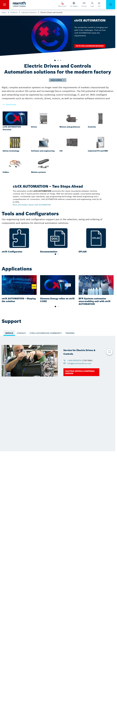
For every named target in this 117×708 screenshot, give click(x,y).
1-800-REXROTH (74, 360)
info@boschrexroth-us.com (79, 363)
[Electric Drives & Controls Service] (81, 372)
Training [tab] (69, 333)
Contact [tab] (21, 333)
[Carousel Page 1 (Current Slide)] (55, 254)
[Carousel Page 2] (58, 254)
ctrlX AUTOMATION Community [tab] (46, 333)
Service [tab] (9, 333)
